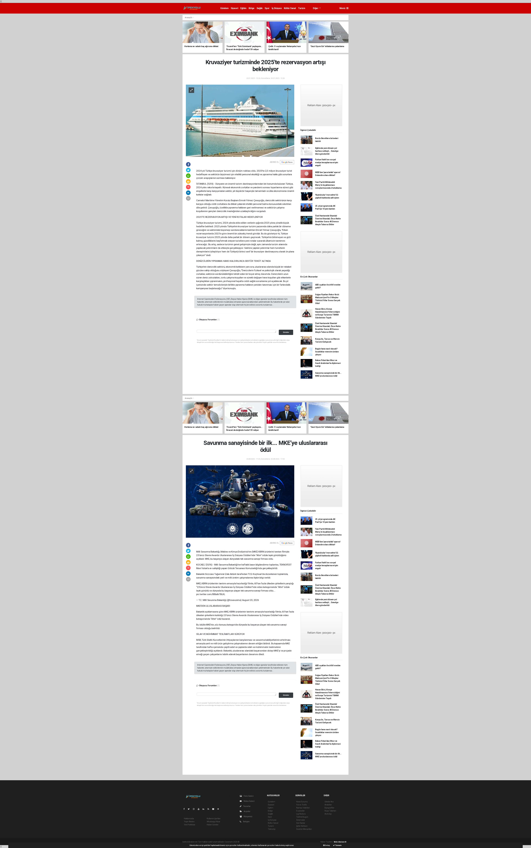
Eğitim (243, 8)
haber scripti (268, 842)
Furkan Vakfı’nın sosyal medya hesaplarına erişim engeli (326, 162)
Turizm (301, 8)
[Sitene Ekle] (219, 809)
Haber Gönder (212, 825)
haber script (291, 842)
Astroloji (328, 814)
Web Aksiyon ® (340, 842)
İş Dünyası (277, 8)
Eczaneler (300, 811)
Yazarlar (247, 806)
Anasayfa (188, 17)
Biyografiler (329, 808)
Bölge (251, 8)
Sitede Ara (329, 802)
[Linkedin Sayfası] (204, 809)
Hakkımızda (189, 818)
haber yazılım (279, 842)
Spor (267, 8)
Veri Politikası (189, 825)
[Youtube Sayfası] (200, 809)
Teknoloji (271, 829)
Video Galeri (248, 801)
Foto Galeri (248, 796)
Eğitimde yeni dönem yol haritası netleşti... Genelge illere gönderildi (326, 151)
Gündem (224, 8)
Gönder (286, 332)
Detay (327, 845)
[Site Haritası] (214, 809)
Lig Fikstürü (301, 814)
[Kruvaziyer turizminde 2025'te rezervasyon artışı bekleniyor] (240, 120)
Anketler (328, 805)
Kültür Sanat (290, 8)
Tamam (338, 845)
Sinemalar (300, 820)
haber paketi (257, 842)
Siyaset (234, 8)
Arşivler (246, 811)
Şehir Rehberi (302, 826)
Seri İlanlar (300, 823)
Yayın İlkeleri (189, 821)
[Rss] (209, 809)
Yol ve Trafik (301, 805)
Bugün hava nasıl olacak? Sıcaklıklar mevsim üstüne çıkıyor (327, 352)
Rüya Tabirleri (330, 811)
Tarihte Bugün (302, 817)
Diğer (316, 8)
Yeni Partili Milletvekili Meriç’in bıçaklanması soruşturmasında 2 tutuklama (328, 185)
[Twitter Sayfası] (190, 809)
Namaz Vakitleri (303, 808)
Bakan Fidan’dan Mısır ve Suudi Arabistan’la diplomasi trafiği (328, 363)
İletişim (246, 821)
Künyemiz (247, 816)
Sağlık (260, 8)
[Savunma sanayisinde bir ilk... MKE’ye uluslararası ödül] (240, 501)
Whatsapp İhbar (213, 821)
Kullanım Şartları (213, 818)
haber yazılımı (246, 842)
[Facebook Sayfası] (185, 809)
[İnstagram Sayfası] (195, 809)
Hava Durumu (302, 802)
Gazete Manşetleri (304, 829)
